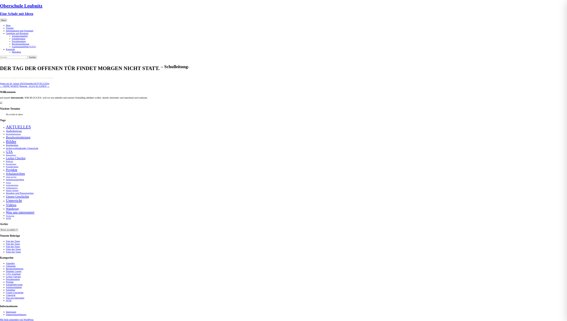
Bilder (11, 141)
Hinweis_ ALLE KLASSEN (34, 86)
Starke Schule (12, 190)
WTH (8, 218)
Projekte (11, 170)
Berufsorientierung (20, 44)
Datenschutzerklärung (16, 314)
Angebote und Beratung (17, 33)
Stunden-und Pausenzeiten (20, 193)
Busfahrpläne (12, 145)
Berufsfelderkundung (13, 134)
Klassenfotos (11, 155)
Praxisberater (11, 164)
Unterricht (14, 200)
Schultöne (10, 290)
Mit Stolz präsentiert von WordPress (17, 319)
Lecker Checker (16, 158)
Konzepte (10, 49)
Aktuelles (29, 83)
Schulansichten (15, 173)
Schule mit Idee (11, 177)
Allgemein (11, 266)
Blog (8, 25)
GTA (9, 152)
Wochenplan (10, 216)
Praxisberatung (19, 41)
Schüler (8, 183)
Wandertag (12, 208)
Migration (16, 52)
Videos (11, 205)
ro (48, 83)
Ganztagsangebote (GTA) (24, 46)
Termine (10, 28)
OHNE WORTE (9, 86)
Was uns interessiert (20, 212)
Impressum (11, 312)
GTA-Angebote (13, 274)
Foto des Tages (13, 241)
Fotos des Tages (13, 249)
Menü (3, 20)
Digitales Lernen (13, 271)
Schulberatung (18, 38)
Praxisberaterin (13, 279)
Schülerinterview (12, 188)
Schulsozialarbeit (20, 36)
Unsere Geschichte (17, 196)
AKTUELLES (40, 83)
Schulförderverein (14, 284)
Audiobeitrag (14, 131)
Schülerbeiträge (12, 185)
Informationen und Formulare (19, 31)
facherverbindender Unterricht (22, 148)
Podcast (9, 161)
